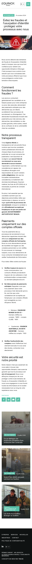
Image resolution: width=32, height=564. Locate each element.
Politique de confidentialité (13, 540)
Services (14, 534)
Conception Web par (12, 559)
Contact (15, 537)
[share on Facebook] (4, 399)
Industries (6, 537)
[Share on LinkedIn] (8, 399)
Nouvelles (24, 534)
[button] (22, 4)
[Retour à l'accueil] (8, 4)
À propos (5, 534)
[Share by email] (13, 399)
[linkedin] (2, 546)
